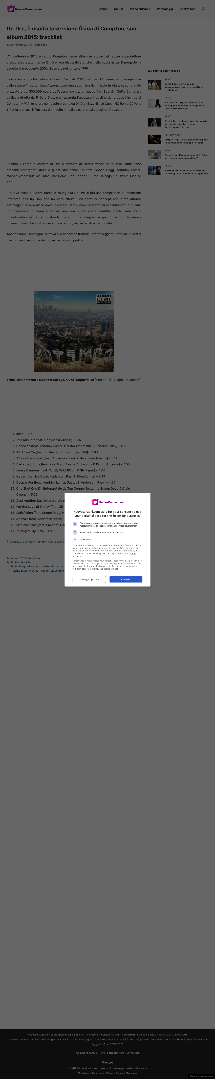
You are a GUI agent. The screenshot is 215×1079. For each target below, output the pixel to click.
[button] (107, 539)
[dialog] (107, 540)
